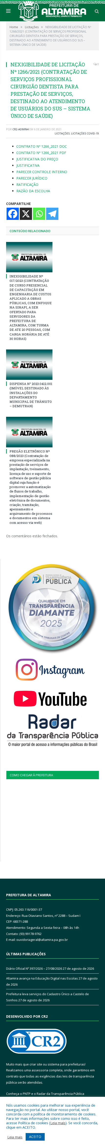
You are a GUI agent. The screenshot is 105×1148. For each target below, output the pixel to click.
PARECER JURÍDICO (31, 178)
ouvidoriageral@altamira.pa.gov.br (42, 939)
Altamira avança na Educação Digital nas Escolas (42, 978)
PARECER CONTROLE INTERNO (41, 171)
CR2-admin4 (20, 129)
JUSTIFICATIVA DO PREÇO (37, 159)
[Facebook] (13, 214)
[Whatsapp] (39, 214)
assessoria (40, 1070)
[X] (26, 214)
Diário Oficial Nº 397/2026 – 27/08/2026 (34, 968)
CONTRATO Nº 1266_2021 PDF (41, 152)
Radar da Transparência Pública (60, 1093)
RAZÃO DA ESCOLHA (33, 191)
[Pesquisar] (97, 11)
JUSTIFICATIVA (28, 165)
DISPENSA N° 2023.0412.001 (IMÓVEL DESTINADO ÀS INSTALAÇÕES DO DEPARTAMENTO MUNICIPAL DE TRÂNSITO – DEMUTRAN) (31, 395)
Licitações (62, 133)
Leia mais (57, 1123)
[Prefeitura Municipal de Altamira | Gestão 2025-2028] (52, 10)
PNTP (27, 1093)
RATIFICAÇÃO (27, 184)
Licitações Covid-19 (85, 133)
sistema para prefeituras (66, 1064)
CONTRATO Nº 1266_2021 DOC (41, 146)
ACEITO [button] (35, 1136)
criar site (36, 1064)
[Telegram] (52, 214)
